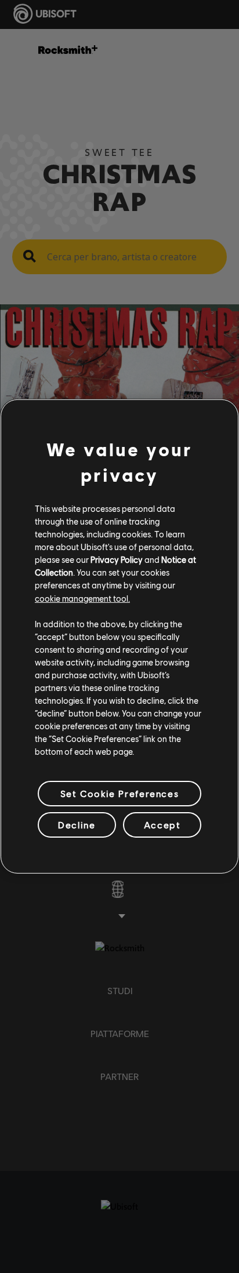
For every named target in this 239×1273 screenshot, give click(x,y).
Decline (76, 824)
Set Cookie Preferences (119, 793)
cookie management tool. (82, 597)
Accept (162, 824)
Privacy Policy (116, 559)
